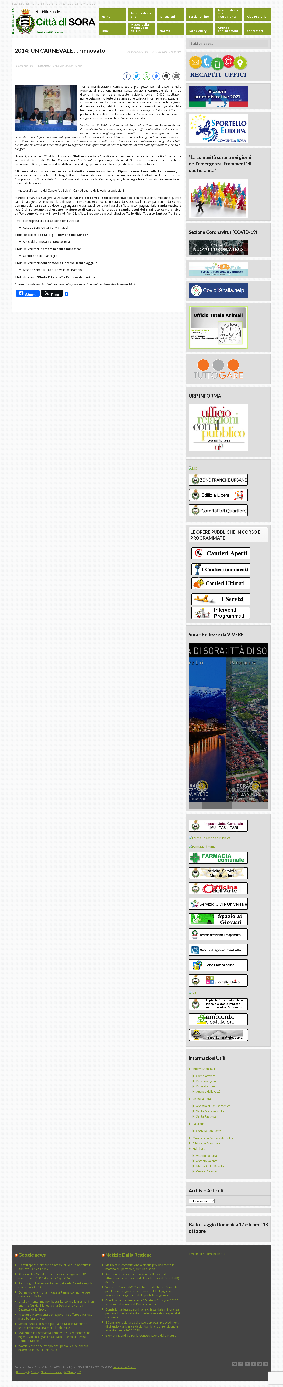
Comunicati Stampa (62, 65)
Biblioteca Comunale (206, 1143)
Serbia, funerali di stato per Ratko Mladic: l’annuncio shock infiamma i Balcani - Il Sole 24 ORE (52, 1326)
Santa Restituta (206, 1116)
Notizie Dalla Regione (128, 1255)
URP (79, 1372)
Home (138, 51)
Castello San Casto (208, 1131)
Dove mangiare (206, 1081)
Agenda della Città (208, 1091)
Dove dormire (205, 1086)
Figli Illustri (199, 1148)
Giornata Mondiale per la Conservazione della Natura (141, 1335)
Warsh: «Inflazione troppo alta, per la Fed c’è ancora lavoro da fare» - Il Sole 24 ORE (53, 1348)
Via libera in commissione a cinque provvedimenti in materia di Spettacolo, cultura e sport (139, 1267)
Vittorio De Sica (206, 1156)
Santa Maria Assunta (210, 1111)
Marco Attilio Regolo (210, 1166)
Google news (32, 1255)
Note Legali (22, 1372)
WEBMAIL (69, 1372)
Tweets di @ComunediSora (207, 1254)
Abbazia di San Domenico (213, 1106)
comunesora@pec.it (124, 1367)
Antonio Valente (207, 1161)
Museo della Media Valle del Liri (213, 1138)
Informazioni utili (203, 1069)
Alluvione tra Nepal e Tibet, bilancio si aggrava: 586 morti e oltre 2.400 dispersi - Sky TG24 (52, 1276)
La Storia (198, 1124)
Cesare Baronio (206, 1171)
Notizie (78, 65)
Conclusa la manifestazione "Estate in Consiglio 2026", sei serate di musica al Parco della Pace (142, 1302)
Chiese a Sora (201, 1099)
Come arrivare (205, 1076)
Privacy (35, 1372)
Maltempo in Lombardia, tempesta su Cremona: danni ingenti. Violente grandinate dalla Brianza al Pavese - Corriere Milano (54, 1337)
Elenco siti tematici (51, 1372)
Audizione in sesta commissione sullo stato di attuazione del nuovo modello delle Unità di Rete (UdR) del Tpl (142, 1278)
